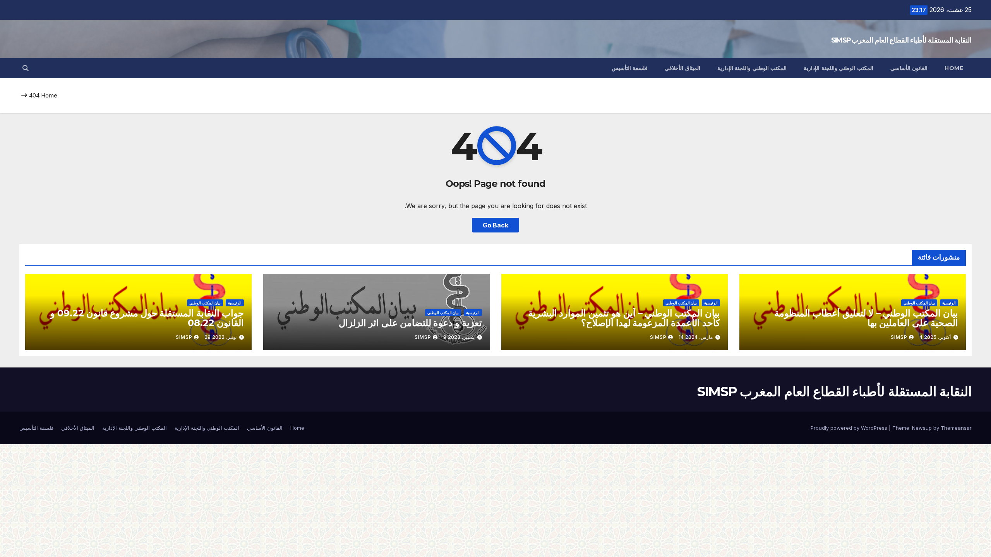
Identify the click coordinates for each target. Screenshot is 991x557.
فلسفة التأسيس (630, 68)
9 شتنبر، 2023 (459, 337)
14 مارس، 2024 (696, 337)
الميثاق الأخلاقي (682, 68)
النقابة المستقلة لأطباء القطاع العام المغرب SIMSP (901, 40)
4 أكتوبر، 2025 (935, 337)
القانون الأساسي (909, 68)
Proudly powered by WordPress (850, 428)
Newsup (922, 428)
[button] (25, 68)
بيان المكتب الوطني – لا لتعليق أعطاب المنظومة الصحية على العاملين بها (866, 318)
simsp (899, 337)
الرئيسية (949, 303)
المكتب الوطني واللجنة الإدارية (838, 68)
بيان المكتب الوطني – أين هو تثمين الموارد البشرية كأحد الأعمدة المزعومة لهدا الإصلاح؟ (624, 318)
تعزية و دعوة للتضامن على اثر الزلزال (410, 322)
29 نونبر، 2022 (220, 337)
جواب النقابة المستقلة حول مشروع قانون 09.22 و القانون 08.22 (147, 318)
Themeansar (956, 428)
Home (954, 68)
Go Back (495, 225)
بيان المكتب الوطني (919, 303)
